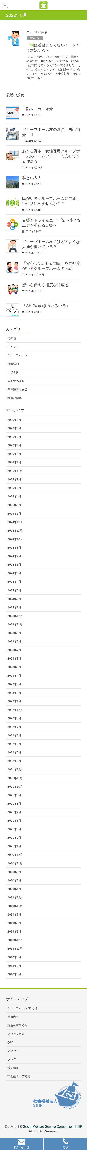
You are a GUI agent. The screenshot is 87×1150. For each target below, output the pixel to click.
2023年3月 (14, 684)
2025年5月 (14, 487)
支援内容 (13, 1016)
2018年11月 (14, 948)
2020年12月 (15, 854)
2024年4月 (14, 581)
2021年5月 (14, 829)
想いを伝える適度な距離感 (45, 285)
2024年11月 (14, 530)
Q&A (10, 1042)
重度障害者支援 (17, 389)
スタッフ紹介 (15, 1033)
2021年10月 (15, 786)
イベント (13, 346)
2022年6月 (14, 735)
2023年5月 (14, 667)
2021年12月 (15, 769)
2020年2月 (14, 880)
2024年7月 (14, 556)
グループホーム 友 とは (22, 1008)
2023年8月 (14, 641)
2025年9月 (14, 479)
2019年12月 (15, 897)
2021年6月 (14, 820)
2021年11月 (14, 778)
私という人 (31, 178)
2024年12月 (15, 522)
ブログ (11, 1059)
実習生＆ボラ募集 (18, 1076)
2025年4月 (14, 496)
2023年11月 (14, 624)
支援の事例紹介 (17, 1025)
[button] (22, 1144)
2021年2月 (14, 837)
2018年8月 (14, 957)
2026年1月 (14, 462)
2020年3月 (14, 872)
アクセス (13, 1051)
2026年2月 (14, 453)
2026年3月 (14, 445)
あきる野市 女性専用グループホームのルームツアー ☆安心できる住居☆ (51, 156)
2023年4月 (14, 675)
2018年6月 (14, 965)
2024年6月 (14, 564)
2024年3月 (14, 590)
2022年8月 (14, 718)
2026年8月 (14, 419)
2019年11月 (14, 906)
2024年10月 (15, 539)
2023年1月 (14, 701)
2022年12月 (15, 709)
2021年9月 (14, 795)
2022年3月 (14, 752)
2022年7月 (14, 726)
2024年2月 (14, 599)
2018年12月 (15, 940)
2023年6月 (14, 658)
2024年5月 (14, 573)
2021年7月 (14, 812)
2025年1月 (14, 513)
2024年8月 (14, 547)
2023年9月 (14, 633)
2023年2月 (14, 692)
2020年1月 (14, 889)
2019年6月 (14, 923)
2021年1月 (14, 846)
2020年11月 (14, 863)
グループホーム (17, 355)
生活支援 (35, 38)
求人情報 (13, 1068)
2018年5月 (14, 974)
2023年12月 (15, 616)
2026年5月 (14, 436)
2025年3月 (14, 505)
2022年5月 (14, 743)
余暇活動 (13, 364)
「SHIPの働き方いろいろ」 (46, 306)
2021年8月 (14, 803)
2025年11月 (14, 470)
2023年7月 (14, 650)
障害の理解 (14, 398)
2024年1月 (14, 607)
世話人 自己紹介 (37, 109)
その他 (11, 338)
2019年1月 (14, 931)
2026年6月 (14, 428)
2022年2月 (14, 760)
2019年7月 (14, 914)
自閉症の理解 (15, 381)
